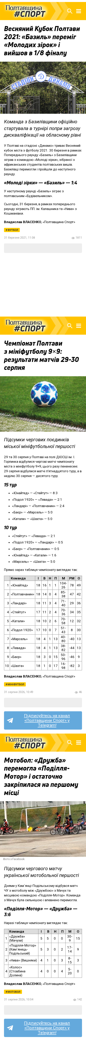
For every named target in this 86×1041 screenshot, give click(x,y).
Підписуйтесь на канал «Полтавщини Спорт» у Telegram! (47, 720)
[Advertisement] (43, 285)
